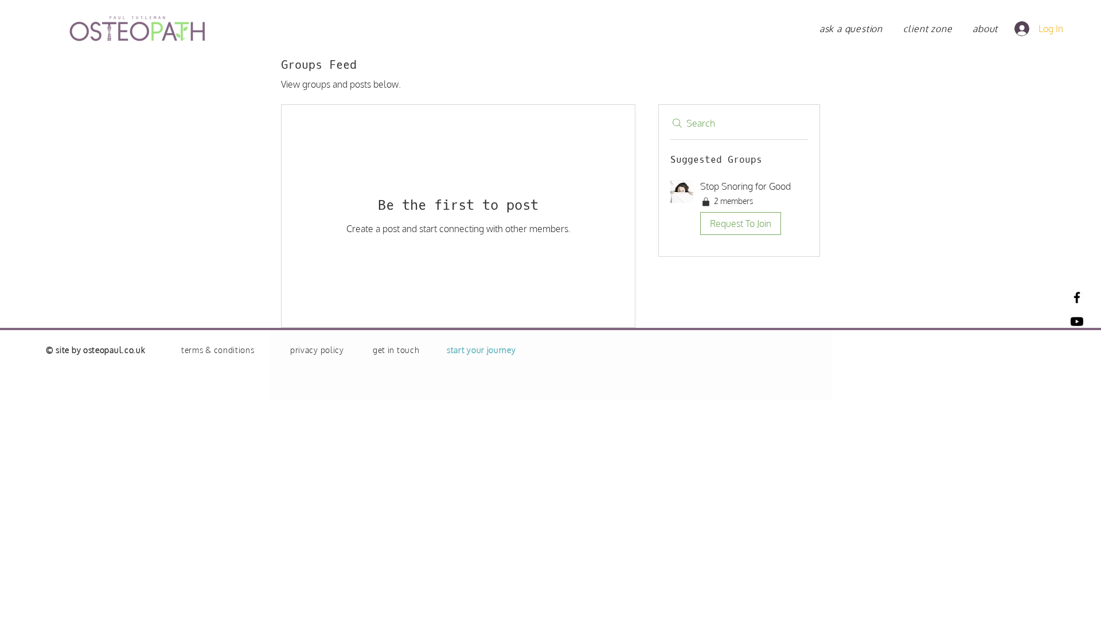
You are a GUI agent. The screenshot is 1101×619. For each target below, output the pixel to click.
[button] (739, 209)
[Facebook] (1076, 297)
